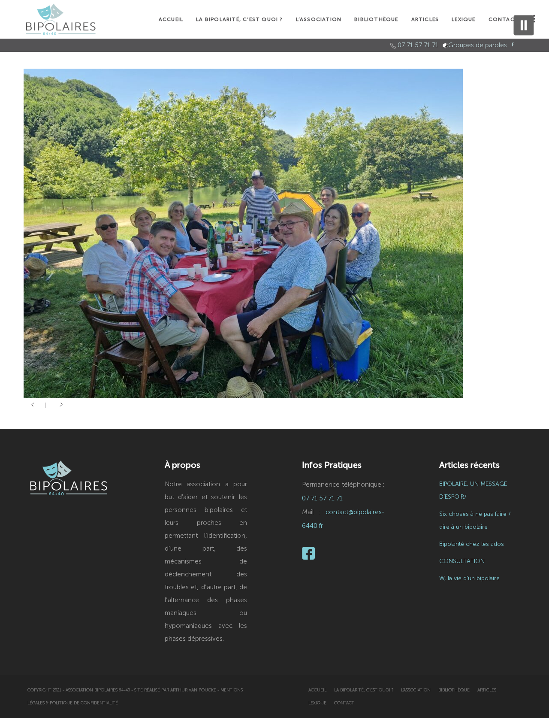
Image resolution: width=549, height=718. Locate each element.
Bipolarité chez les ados (471, 544)
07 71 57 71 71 (418, 45)
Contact (344, 703)
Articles (486, 690)
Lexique (317, 703)
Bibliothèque (454, 690)
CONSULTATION (462, 561)
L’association (416, 690)
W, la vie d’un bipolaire (469, 578)
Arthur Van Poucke (193, 690)
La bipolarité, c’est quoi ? (363, 690)
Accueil (317, 690)
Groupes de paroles (477, 45)
